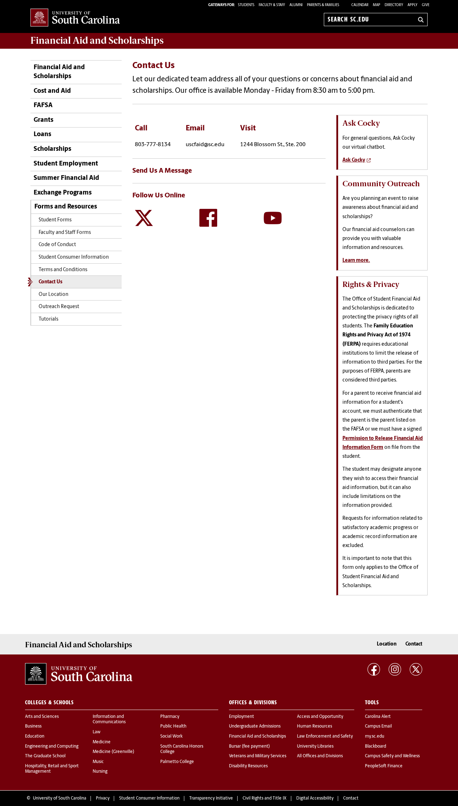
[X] (144, 218)
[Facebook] (208, 218)
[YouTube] (273, 218)
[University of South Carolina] (78, 674)
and (97, 40)
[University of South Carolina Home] (75, 18)
